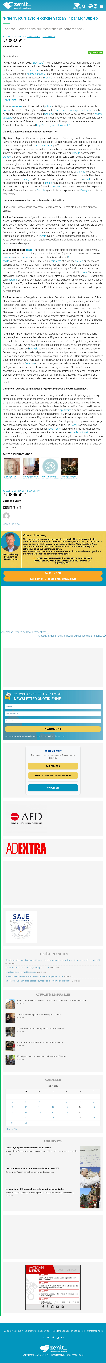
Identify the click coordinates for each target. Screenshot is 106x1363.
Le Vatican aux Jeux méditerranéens (21, 972)
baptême (12, 279)
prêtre (47, 106)
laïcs (84, 272)
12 (53, 1107)
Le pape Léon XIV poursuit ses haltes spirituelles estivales (35, 1189)
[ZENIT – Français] (29, 5)
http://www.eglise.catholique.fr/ (53, 125)
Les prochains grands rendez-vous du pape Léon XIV (32, 1168)
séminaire (17, 106)
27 (66, 1118)
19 (53, 1112)
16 (12, 1112)
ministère (8, 257)
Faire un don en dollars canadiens (53, 578)
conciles (87, 179)
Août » (14, 1129)
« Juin (8, 1129)
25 (39, 1118)
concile (31, 73)
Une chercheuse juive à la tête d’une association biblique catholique (34, 976)
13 (66, 1107)
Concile (48, 77)
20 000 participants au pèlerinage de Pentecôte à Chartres (42, 1056)
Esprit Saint (10, 99)
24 (26, 1118)
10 (26, 1107)
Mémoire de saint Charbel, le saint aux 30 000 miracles (40, 1042)
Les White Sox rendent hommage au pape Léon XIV (27, 967)
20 (66, 1112)
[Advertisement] (53, 609)
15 (93, 1107)
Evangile (84, 190)
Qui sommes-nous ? (13, 1331)
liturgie (27, 179)
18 (39, 1112)
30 (12, 1123)
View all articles (11, 524)
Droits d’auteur (78, 1331)
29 (93, 1118)
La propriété (30, 1331)
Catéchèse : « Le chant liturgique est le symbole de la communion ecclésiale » (38, 981)
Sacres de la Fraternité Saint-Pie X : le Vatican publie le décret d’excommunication (51, 1000)
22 (93, 1112)
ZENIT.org (38, 62)
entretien (35, 70)
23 (12, 1118)
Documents (49, 36)
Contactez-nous (95, 1331)
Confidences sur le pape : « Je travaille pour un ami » (39, 1014)
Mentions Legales (60, 1331)
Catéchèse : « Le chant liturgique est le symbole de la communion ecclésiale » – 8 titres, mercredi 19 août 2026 (53, 960)
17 (26, 1112)
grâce (29, 249)
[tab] (39, 1269)
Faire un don (53, 573)
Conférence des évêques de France (73, 110)
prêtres (7, 156)
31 (26, 1123)
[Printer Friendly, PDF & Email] (95, 52)
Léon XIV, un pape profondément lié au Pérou (28, 1147)
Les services (44, 1331)
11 (39, 1107)
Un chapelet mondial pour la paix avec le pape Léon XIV (40, 1028)
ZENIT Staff (33, 36)
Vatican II (40, 73)
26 (53, 1118)
